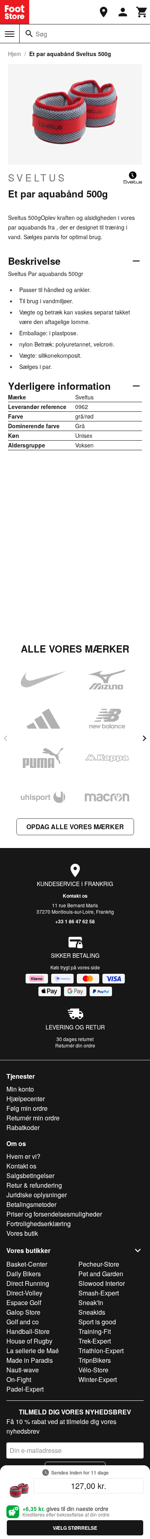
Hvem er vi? (23, 1156)
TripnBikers (94, 1360)
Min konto (20, 1089)
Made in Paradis (29, 1360)
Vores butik (22, 1233)
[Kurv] (142, 12)
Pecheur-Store (98, 1264)
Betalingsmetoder (31, 1204)
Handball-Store (28, 1331)
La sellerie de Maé (32, 1350)
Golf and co (22, 1321)
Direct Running (27, 1283)
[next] (144, 738)
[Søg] (29, 33)
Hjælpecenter (25, 1098)
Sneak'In (90, 1302)
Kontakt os (75, 895)
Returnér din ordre (75, 1045)
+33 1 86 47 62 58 (75, 921)
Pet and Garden (100, 1273)
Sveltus (37, 177)
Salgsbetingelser (30, 1175)
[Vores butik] (103, 12)
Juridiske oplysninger (36, 1194)
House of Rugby (29, 1341)
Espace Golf (23, 1302)
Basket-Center (26, 1264)
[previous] (5, 738)
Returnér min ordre (33, 1117)
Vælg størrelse (75, 1527)
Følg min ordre (27, 1108)
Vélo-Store (93, 1369)
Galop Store (23, 1312)
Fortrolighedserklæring (38, 1223)
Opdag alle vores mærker (75, 826)
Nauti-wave (22, 1369)
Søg (41, 33)
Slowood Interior (101, 1283)
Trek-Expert (94, 1341)
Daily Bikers (23, 1273)
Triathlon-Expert (101, 1350)
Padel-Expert (25, 1389)
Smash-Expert (98, 1292)
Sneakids (91, 1312)
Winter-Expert (97, 1379)
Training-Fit (94, 1331)
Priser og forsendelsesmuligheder (54, 1214)
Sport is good (97, 1321)
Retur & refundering (34, 1185)
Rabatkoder (23, 1127)
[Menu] (9, 34)
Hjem (14, 54)
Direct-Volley (24, 1292)
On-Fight (18, 1379)
